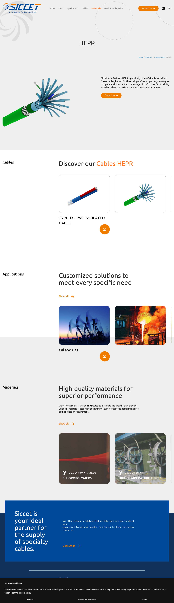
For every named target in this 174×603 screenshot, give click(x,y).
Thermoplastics (159, 57)
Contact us (69, 545)
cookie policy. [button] (25, 593)
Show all (64, 296)
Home (141, 57)
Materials (148, 57)
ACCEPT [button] (144, 600)
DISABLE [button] (30, 600)
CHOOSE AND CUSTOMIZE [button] (87, 600)
